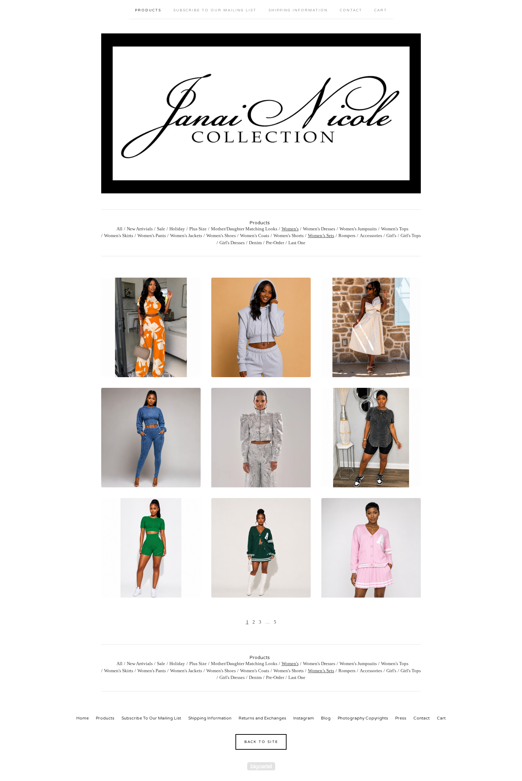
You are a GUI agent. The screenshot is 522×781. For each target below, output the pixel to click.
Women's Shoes (221, 235)
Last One (296, 242)
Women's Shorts (288, 235)
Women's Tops (394, 228)
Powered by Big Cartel (261, 766)
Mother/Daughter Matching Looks (244, 228)
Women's (290, 228)
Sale (161, 228)
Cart (380, 10)
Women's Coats (254, 235)
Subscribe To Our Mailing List (214, 10)
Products (148, 10)
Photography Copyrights (363, 718)
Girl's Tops (411, 235)
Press (400, 718)
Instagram (303, 718)
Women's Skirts (118, 235)
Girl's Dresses (232, 242)
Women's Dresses (319, 228)
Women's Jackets (186, 235)
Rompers (346, 235)
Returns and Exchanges (262, 718)
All (119, 228)
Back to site (261, 742)
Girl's (391, 235)
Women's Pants (151, 235)
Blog (326, 718)
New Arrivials (140, 228)
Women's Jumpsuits (358, 228)
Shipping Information (298, 10)
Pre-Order (275, 242)
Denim (255, 242)
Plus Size (198, 228)
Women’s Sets (321, 235)
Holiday (177, 228)
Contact (351, 10)
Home (82, 718)
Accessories (371, 235)
